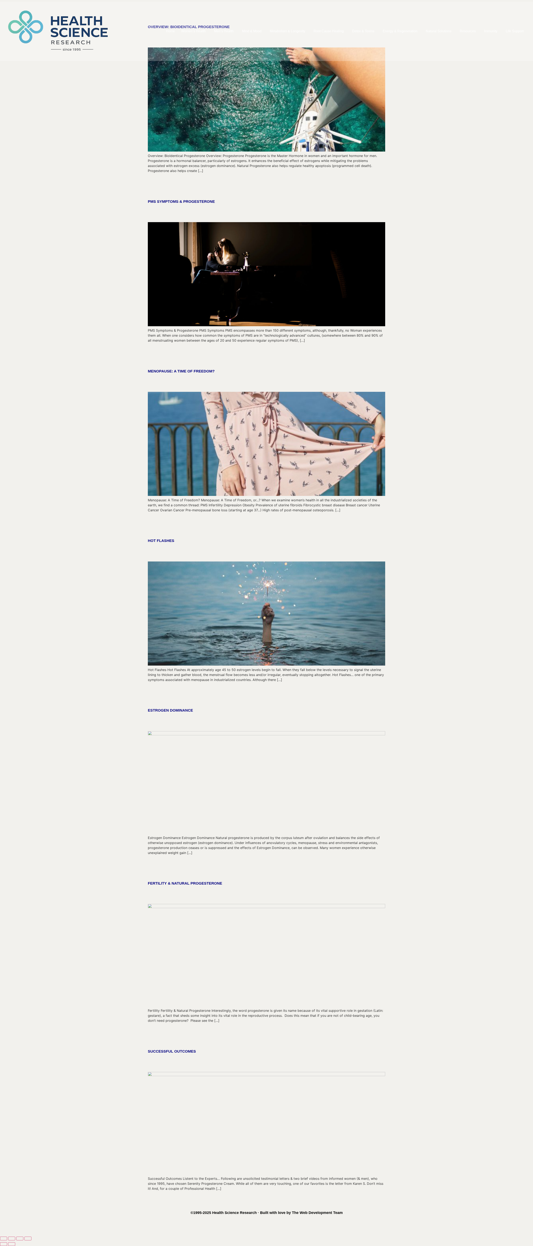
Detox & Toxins (363, 31)
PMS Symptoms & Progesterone (181, 201)
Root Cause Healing (329, 31)
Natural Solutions (438, 31)
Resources (468, 31)
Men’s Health (224, 31)
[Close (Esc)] (27, 1238)
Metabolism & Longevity (287, 31)
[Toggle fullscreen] (11, 1238)
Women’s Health (193, 31)
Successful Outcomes (172, 1051)
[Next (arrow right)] (11, 1244)
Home (170, 31)
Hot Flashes (161, 541)
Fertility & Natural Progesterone (185, 883)
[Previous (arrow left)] (3, 1244)
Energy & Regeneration (400, 31)
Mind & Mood (252, 31)
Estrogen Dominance (170, 710)
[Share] (19, 1238)
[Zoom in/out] (3, 1238)
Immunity (490, 31)
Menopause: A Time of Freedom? (181, 371)
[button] (194, 31)
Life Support (515, 31)
